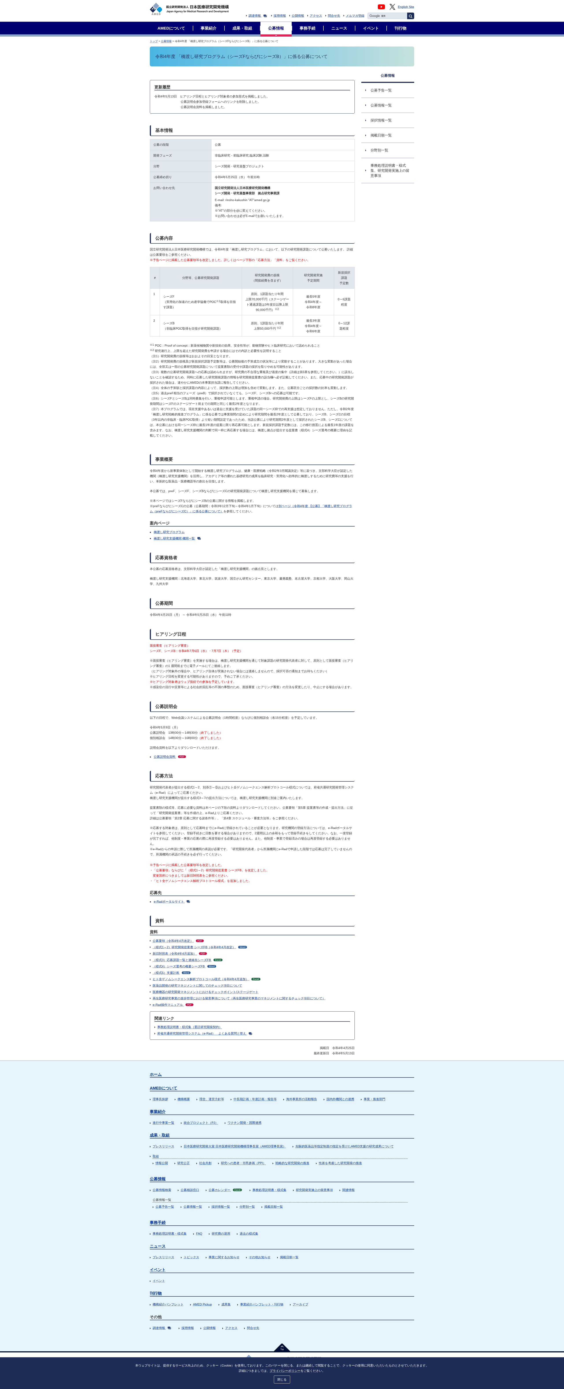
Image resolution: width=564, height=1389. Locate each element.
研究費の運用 (221, 1233)
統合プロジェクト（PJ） (201, 1122)
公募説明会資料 (169, 756)
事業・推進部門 (374, 1099)
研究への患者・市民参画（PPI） (243, 1163)
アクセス (316, 15)
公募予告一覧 (165, 1206)
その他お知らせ (260, 1257)
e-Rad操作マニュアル (172, 1004)
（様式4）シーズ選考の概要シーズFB (184, 966)
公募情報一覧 (193, 1206)
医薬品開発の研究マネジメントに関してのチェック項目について (197, 985)
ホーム (156, 1074)
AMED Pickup (202, 1304)
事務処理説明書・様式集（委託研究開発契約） (189, 1027)
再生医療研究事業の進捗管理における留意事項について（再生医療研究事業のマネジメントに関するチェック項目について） (239, 998)
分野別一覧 (247, 1206)
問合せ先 (334, 15)
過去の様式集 (249, 1233)
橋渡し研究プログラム (169, 532)
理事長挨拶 (160, 1099)
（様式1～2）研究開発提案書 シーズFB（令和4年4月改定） (199, 947)
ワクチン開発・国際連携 (245, 1122)
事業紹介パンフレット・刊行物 (261, 1304)
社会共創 (205, 1163)
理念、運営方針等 (211, 1099)
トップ (154, 41)
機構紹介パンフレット (168, 1304)
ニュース (158, 1246)
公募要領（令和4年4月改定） (177, 941)
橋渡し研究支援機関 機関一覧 (174, 538)
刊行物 (156, 1293)
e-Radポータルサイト (169, 901)
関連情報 (348, 1190)
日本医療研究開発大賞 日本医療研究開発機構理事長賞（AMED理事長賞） (235, 1146)
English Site (406, 7)
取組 (156, 1156)
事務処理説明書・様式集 (269, 1190)
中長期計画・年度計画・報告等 (255, 1099)
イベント (158, 1270)
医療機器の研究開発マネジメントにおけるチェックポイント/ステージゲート (205, 992)
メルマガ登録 (355, 15)
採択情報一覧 (221, 1206)
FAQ (199, 1233)
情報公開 (162, 1163)
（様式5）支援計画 (171, 973)
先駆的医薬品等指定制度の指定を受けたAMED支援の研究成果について (344, 1146)
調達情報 (255, 15)
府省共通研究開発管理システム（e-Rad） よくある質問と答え (202, 1033)
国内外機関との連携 (340, 1099)
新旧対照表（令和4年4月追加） (179, 953)
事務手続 (158, 1222)
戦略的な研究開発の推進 (292, 1163)
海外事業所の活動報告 (301, 1099)
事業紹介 (158, 1111)
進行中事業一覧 (163, 1122)
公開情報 (298, 15)
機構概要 (184, 1099)
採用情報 (280, 15)
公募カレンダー (224, 1190)
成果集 (226, 1304)
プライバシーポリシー (285, 1370)
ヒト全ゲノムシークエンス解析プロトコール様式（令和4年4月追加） (206, 979)
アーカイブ (300, 1304)
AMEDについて (163, 1088)
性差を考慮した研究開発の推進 (340, 1163)
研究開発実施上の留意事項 (314, 1190)
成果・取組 (160, 1135)
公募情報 (166, 41)
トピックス (191, 1257)
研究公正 (183, 1163)
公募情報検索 (162, 1190)
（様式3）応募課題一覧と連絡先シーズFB (187, 960)
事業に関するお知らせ (224, 1257)
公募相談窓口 (190, 1190)
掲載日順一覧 (273, 1206)
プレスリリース (163, 1146)
